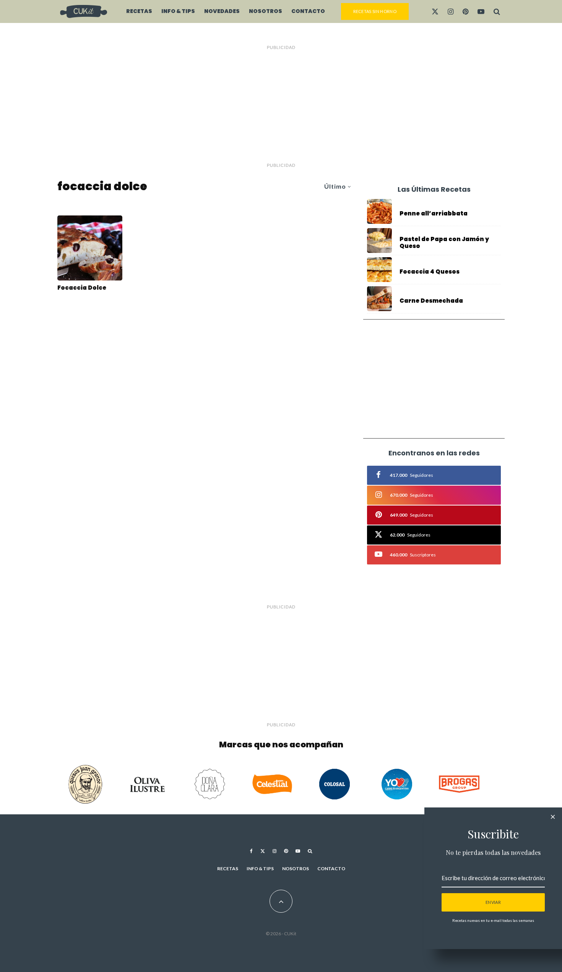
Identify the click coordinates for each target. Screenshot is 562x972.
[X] (435, 11)
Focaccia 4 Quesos (430, 271)
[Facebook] (251, 851)
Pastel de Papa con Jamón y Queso (444, 243)
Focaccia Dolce (81, 287)
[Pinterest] (465, 11)
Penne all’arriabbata (434, 213)
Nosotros (265, 11)
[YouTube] (481, 11)
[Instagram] (450, 11)
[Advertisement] (281, 106)
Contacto (308, 11)
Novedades (222, 11)
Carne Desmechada (431, 300)
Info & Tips (178, 11)
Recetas (139, 11)
